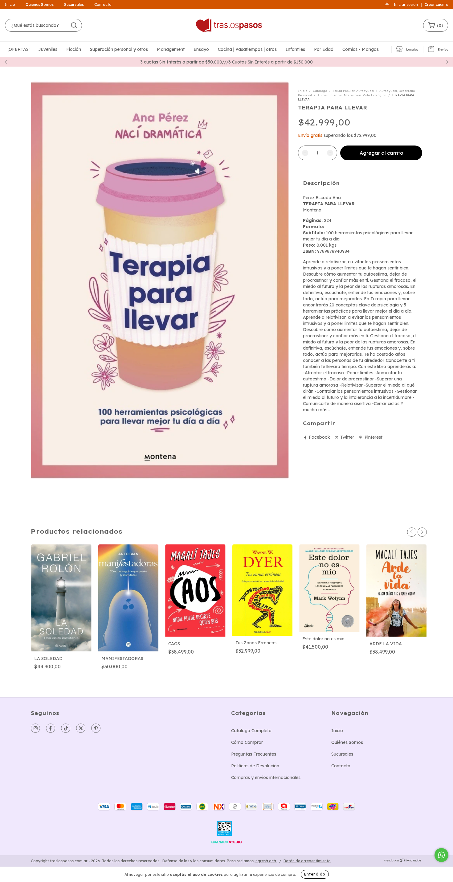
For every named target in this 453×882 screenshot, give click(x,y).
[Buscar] (74, 25)
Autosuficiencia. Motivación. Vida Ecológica (351, 95)
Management (171, 49)
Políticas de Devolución (255, 766)
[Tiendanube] (403, 861)
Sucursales (74, 4)
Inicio (10, 4)
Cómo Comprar (247, 742)
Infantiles (295, 49)
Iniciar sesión (406, 4)
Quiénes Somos (40, 4)
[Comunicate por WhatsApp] (441, 855)
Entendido (314, 874)
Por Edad (323, 49)
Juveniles (48, 49)
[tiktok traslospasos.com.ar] (65, 728)
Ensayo (201, 49)
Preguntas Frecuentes (253, 754)
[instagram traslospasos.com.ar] (35, 728)
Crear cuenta (436, 4)
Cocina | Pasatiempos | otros (247, 49)
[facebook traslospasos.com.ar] (50, 728)
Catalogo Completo (251, 730)
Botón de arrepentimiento (307, 861)
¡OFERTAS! (19, 49)
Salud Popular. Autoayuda (353, 91)
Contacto (103, 4)
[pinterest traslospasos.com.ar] (95, 728)
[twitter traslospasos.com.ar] (80, 728)
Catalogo (320, 91)
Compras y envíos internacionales (265, 777)
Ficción (73, 49)
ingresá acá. (266, 861)
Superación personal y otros (119, 49)
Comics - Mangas (360, 49)
